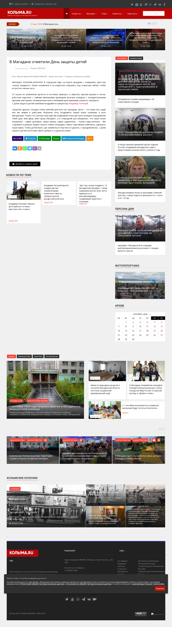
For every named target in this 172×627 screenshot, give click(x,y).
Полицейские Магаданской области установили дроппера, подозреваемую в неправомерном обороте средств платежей (106, 38)
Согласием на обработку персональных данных (89, 584)
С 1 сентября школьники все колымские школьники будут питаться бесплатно (140, 406)
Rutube (56, 138)
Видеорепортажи (17, 440)
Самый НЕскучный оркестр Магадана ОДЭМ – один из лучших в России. (103, 522)
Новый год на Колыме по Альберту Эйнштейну (145, 489)
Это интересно (52, 356)
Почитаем (15, 489)
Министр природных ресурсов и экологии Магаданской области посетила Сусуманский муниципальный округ (105, 389)
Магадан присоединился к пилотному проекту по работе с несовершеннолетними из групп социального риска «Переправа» (84, 456)
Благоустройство (34, 440)
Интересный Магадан (74, 138)
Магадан (90, 13)
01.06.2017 (12, 197)
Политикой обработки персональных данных (42, 584)
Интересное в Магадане (148, 561)
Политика (38, 356)
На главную (123, 561)
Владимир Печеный (78, 103)
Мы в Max (17, 138)
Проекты (116, 13)
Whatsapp (45, 138)
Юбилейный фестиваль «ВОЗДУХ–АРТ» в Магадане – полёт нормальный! (26, 40)
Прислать (132, 13)
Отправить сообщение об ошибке (77, 76)
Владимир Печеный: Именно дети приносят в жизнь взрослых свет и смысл (22, 206)
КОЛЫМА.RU (19, 13)
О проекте (122, 569)
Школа (125, 413)
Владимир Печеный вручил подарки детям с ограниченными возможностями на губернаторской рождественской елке (56, 192)
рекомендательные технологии (148, 584)
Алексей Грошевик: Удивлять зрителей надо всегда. (103, 516)
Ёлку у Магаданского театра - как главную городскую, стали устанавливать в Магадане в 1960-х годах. (105, 500)
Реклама (141, 569)
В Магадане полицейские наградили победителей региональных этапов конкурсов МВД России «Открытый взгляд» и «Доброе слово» (104, 24)
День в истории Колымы (38, 401)
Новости (76, 13)
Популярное (122, 58)
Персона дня (124, 209)
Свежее (11, 356)
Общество (13, 221)
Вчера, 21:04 (95, 378)
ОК (90, 138)
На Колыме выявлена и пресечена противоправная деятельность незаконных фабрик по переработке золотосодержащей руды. (145, 37)
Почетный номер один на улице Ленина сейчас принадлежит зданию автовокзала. (43, 517)
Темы (103, 13)
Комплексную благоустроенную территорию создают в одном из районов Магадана (31, 457)
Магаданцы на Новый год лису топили (104, 493)
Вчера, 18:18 (134, 378)
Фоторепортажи (21, 68)
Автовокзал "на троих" (23, 512)
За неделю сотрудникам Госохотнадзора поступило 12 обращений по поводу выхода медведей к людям (66, 38)
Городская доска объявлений (150, 566)
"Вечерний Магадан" (147, 563)
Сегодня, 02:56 (16, 401)
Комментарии (136, 58)
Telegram (31, 138)
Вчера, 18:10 (95, 416)
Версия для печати (56, 76)
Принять (160, 588)
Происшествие (24, 356)
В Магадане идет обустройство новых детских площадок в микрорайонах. (138, 457)
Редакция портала (122, 565)
